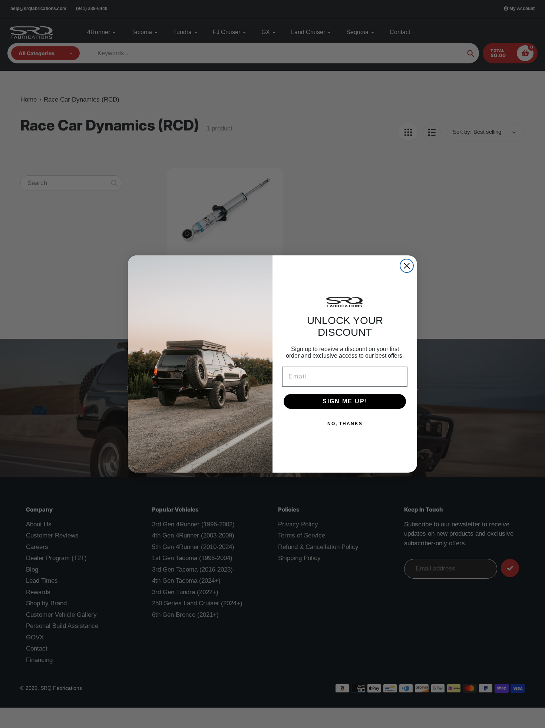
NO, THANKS (345, 423)
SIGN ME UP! (345, 401)
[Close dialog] (406, 265)
